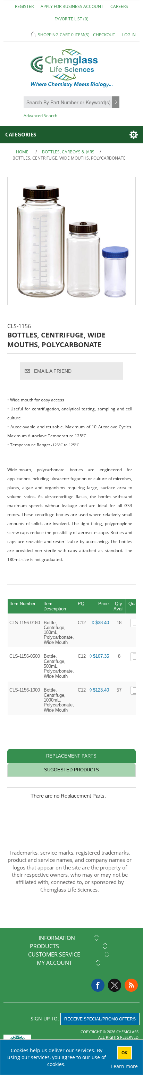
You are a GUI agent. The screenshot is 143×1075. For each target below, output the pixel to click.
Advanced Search (40, 115)
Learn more (124, 1066)
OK (124, 1052)
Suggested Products (71, 769)
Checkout (104, 35)
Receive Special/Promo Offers (100, 1019)
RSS (131, 985)
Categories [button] (20, 134)
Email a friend (53, 371)
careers (119, 6)
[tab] (71, 756)
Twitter (114, 985)
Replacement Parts (71, 756)
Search (116, 102)
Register (24, 6)
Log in (129, 35)
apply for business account (72, 6)
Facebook (97, 985)
